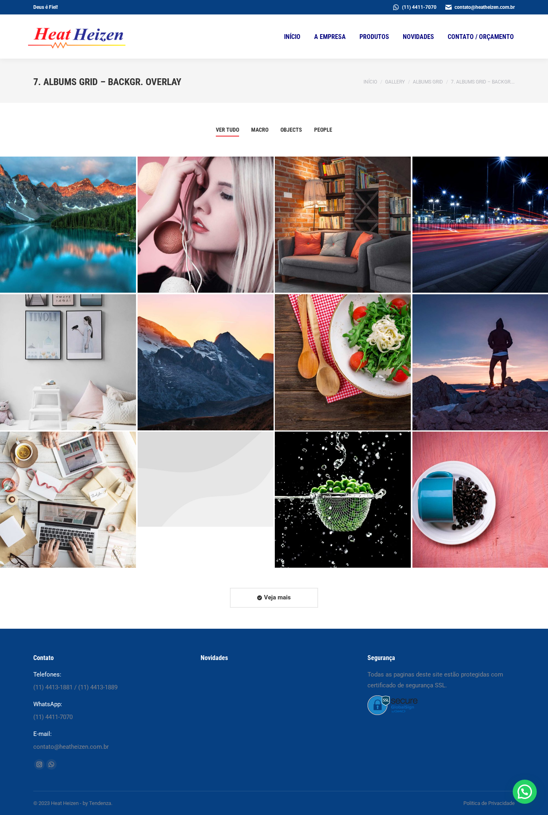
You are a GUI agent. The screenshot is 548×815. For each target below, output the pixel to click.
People (323, 129)
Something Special (480, 488)
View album (63, 273)
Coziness (342, 213)
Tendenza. (100, 803)
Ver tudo (227, 129)
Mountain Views (480, 345)
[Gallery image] (68, 225)
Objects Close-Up (343, 488)
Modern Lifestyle (67, 208)
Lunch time (343, 351)
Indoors (68, 483)
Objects (291, 129)
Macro (259, 129)
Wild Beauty (205, 208)
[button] (525, 792)
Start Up (205, 488)
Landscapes (205, 345)
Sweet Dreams (480, 213)
